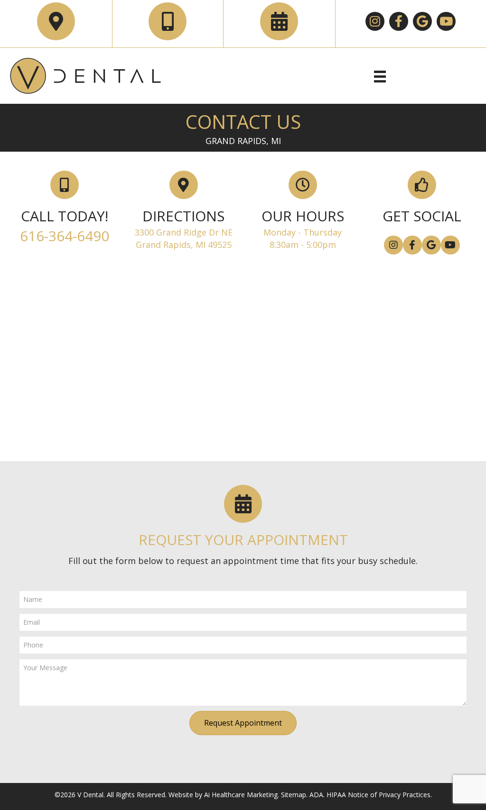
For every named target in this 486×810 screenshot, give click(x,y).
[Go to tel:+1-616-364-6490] (168, 21)
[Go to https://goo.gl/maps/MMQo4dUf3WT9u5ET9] (56, 21)
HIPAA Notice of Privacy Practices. (379, 794)
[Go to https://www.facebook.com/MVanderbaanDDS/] (398, 21)
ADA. (317, 794)
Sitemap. (294, 794)
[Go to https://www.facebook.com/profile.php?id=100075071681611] (412, 245)
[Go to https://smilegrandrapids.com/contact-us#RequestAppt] (279, 21)
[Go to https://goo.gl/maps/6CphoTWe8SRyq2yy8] (422, 21)
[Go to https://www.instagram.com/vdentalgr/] (374, 21)
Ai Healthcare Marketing (240, 794)
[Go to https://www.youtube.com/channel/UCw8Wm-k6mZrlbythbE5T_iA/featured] (446, 21)
